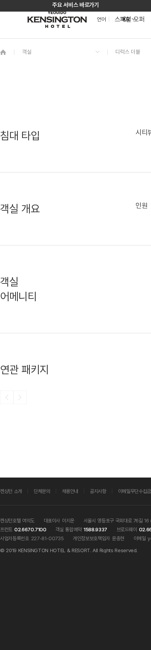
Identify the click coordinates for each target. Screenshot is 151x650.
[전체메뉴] (137, 40)
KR (126, 19)
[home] (3, 52)
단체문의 (42, 491)
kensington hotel (58, 19)
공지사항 (98, 491)
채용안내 (70, 491)
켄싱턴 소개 (11, 491)
